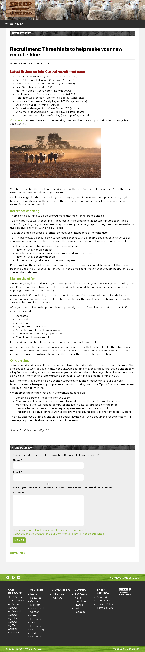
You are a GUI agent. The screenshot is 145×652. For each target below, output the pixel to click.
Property (35, 636)
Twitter (79, 608)
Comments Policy (67, 533)
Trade (34, 633)
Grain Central (16, 600)
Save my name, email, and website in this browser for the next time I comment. (64, 487)
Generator (133, 648)
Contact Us (103, 600)
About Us (14, 632)
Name (17, 460)
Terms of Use (105, 607)
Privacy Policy (105, 604)
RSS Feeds (81, 594)
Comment (20, 492)
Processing (37, 629)
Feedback (81, 611)
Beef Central (15, 597)
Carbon (34, 601)
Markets (35, 604)
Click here (16, 120)
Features (35, 597)
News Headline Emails (80, 601)
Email (17, 472)
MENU (18, 23)
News (33, 594)
